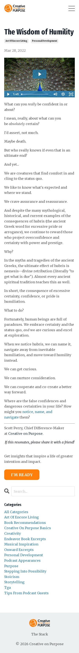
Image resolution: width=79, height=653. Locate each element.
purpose (11, 566)
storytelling (14, 582)
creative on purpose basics (27, 528)
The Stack (39, 634)
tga (7, 587)
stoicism (11, 577)
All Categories (16, 512)
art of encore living (16, 41)
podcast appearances (22, 560)
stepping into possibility (25, 571)
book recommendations (25, 523)
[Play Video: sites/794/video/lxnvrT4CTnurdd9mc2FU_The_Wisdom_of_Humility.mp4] (40, 74)
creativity (12, 533)
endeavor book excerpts (25, 539)
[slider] (35, 94)
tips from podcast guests (26, 593)
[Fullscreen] (71, 94)
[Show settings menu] (63, 94)
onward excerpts (19, 550)
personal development (44, 41)
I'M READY (22, 474)
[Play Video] (8, 94)
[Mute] (55, 94)
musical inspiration (21, 544)
